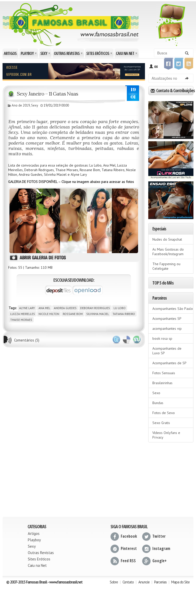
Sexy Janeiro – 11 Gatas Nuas (47, 93)
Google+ (159, 560)
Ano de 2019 (21, 105)
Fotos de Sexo (163, 412)
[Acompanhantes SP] (170, 118)
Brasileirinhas (162, 383)
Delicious (126, 340)
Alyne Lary (27, 308)
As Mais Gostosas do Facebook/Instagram (168, 251)
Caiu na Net (127, 54)
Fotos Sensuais (163, 373)
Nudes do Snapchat (167, 239)
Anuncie (144, 582)
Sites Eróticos (99, 54)
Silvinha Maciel (97, 314)
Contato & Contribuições (174, 90)
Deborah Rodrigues (95, 308)
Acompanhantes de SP (169, 363)
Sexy (45, 54)
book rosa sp (162, 338)
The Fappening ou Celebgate (166, 266)
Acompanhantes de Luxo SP (166, 350)
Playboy (29, 54)
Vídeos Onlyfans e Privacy (166, 435)
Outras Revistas (68, 54)
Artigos (10, 53)
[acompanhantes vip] (74, 71)
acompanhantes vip (167, 328)
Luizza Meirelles (22, 314)
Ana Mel (44, 308)
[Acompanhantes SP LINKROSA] (170, 158)
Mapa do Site (180, 582)
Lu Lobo (120, 308)
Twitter (116, 340)
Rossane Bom (73, 314)
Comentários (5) (26, 340)
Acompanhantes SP (166, 318)
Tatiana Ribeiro (124, 314)
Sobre (114, 582)
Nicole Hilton (49, 314)
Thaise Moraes (21, 320)
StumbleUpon (137, 340)
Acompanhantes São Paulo (172, 308)
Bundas (157, 403)
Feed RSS (128, 560)
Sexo (156, 393)
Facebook (129, 536)
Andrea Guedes (65, 308)
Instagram (161, 548)
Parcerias (160, 582)
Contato (128, 582)
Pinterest (129, 548)
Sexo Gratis (161, 422)
